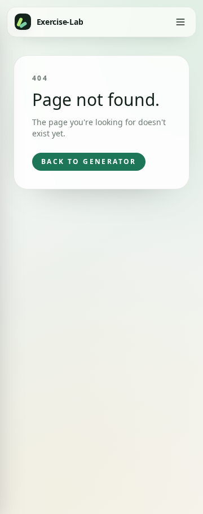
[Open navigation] (180, 21)
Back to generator (88, 161)
